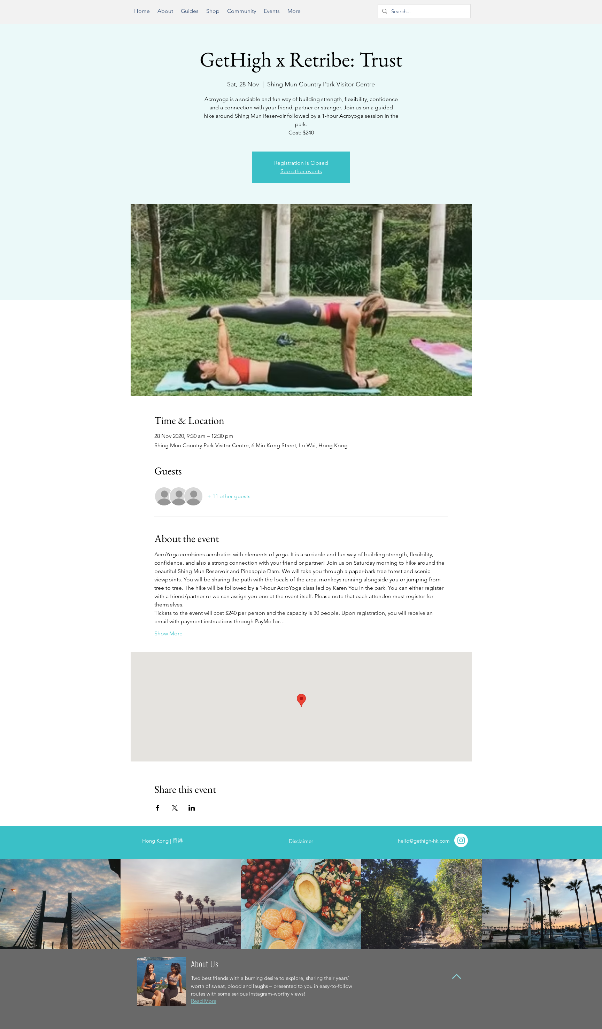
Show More (168, 633)
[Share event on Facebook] (157, 808)
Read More (203, 1001)
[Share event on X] (174, 808)
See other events (301, 171)
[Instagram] (461, 840)
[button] (189, 13)
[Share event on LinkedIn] (191, 808)
